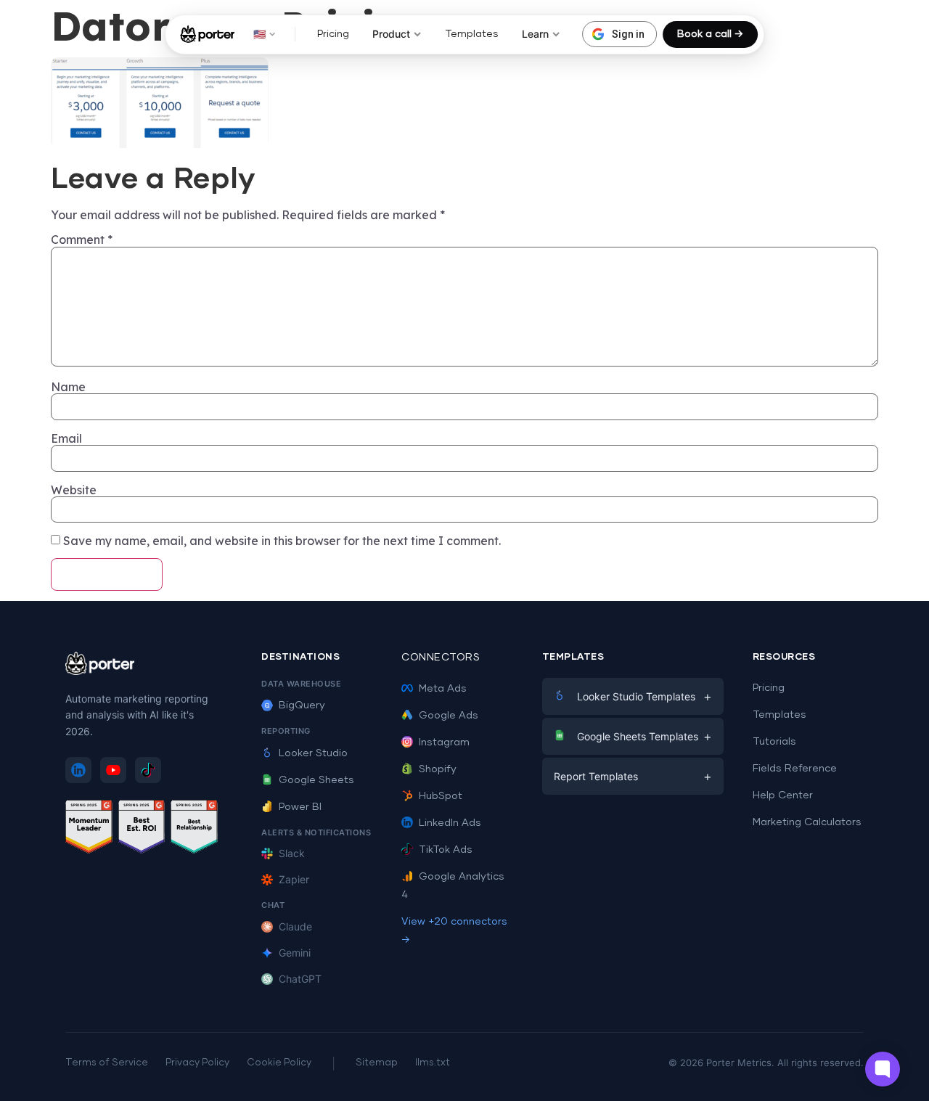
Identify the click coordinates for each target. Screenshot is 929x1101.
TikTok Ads (445, 850)
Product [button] (391, 34)
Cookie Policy (279, 1063)
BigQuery (302, 705)
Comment (81, 239)
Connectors (440, 657)
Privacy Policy (197, 1063)
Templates (472, 34)
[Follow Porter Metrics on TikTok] (148, 770)
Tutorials (774, 742)
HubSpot (440, 796)
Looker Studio (313, 753)
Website (74, 489)
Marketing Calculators (807, 822)
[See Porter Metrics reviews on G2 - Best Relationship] (194, 829)
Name (68, 386)
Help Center (783, 795)
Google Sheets (316, 780)
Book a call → (710, 34)
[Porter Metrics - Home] (207, 34)
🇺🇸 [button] (259, 34)
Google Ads (448, 716)
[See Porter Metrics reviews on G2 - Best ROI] (141, 829)
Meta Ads (443, 689)
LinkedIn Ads (450, 823)
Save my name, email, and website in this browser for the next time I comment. (282, 540)
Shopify (438, 769)
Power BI (300, 807)
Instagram (444, 742)
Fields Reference (795, 769)
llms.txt (432, 1063)
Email (66, 438)
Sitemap (377, 1063)
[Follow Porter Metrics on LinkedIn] (78, 770)
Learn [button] (535, 34)
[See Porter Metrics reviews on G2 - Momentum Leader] (88, 829)
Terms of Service (106, 1063)
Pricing (333, 34)
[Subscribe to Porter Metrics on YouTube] (113, 770)
